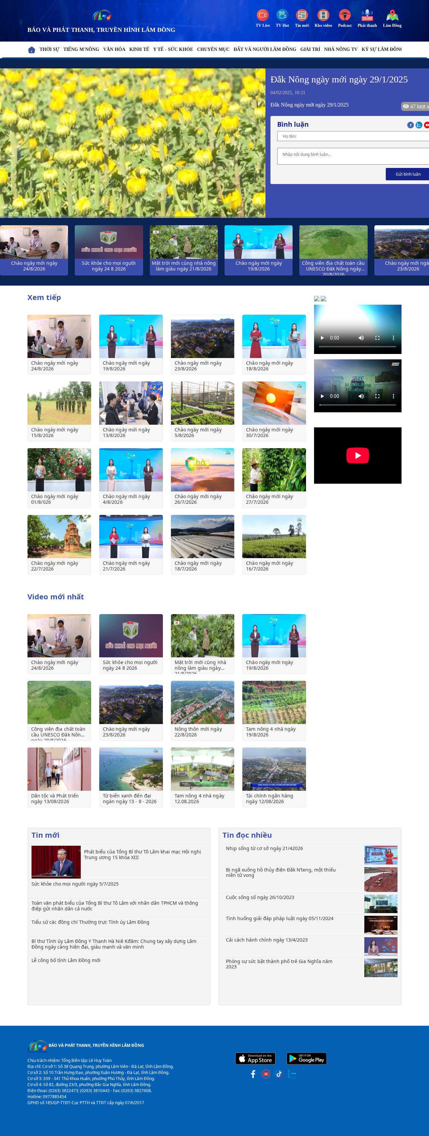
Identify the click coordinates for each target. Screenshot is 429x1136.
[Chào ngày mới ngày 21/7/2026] (131, 536)
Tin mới (302, 25)
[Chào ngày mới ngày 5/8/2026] (203, 403)
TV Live (263, 25)
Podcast (345, 25)
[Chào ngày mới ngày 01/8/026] (59, 469)
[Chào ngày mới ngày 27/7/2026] (274, 469)
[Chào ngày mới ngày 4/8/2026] (131, 469)
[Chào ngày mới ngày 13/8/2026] (131, 403)
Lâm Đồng (392, 25)
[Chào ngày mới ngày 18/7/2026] (203, 536)
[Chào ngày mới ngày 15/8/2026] (59, 403)
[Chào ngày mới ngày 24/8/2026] (59, 336)
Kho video (323, 25)
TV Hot (282, 25)
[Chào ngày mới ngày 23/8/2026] (203, 336)
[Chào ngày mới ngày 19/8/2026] (131, 336)
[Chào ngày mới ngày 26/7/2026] (203, 469)
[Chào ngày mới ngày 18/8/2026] (274, 336)
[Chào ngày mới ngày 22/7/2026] (59, 536)
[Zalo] (420, 124)
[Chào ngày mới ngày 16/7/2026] (274, 536)
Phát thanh (367, 25)
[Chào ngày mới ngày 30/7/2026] (274, 403)
